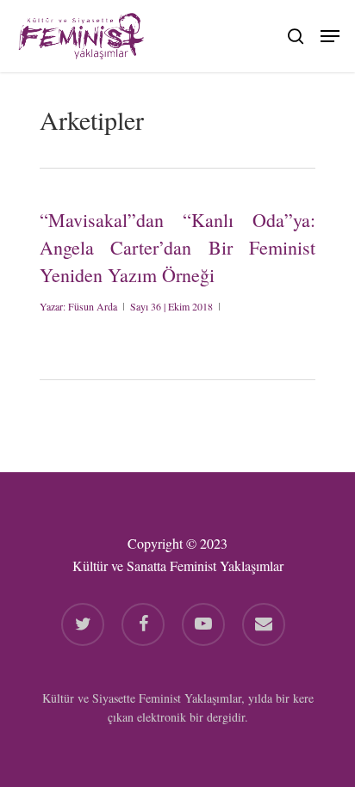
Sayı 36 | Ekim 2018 (171, 306)
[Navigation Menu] (330, 33)
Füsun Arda (92, 306)
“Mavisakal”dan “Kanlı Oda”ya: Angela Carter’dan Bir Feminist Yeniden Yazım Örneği (177, 247)
